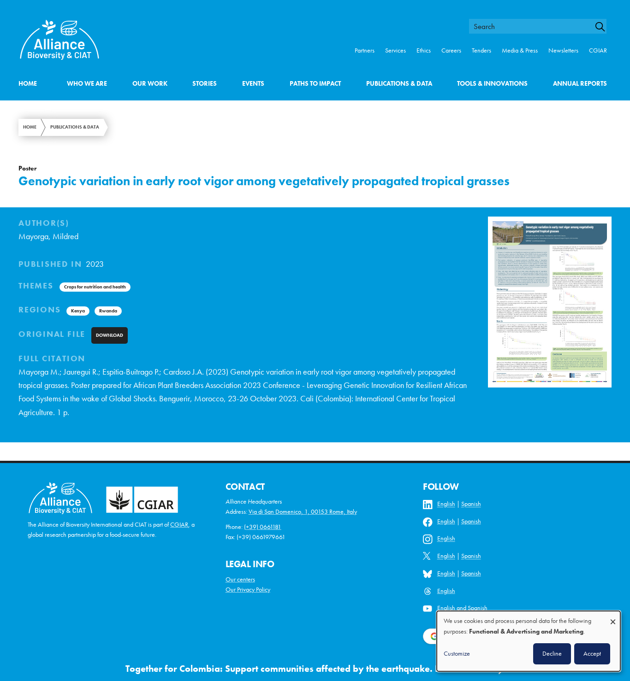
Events (253, 84)
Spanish (471, 504)
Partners (364, 50)
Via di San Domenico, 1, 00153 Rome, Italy (303, 512)
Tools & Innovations (492, 84)
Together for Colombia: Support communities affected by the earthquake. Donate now (305, 669)
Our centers (240, 579)
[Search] (604, 26)
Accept (592, 653)
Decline (552, 653)
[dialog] (528, 641)
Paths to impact (315, 84)
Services (395, 50)
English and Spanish (462, 608)
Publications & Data (399, 84)
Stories (204, 84)
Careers (451, 50)
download (109, 335)
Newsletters (563, 50)
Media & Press (520, 50)
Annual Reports (580, 84)
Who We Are (87, 84)
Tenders (481, 50)
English (446, 504)
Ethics (423, 50)
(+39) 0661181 (262, 527)
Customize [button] (457, 653)
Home (27, 84)
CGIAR (598, 50)
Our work (149, 84)
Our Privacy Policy (248, 589)
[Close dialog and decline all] (613, 617)
